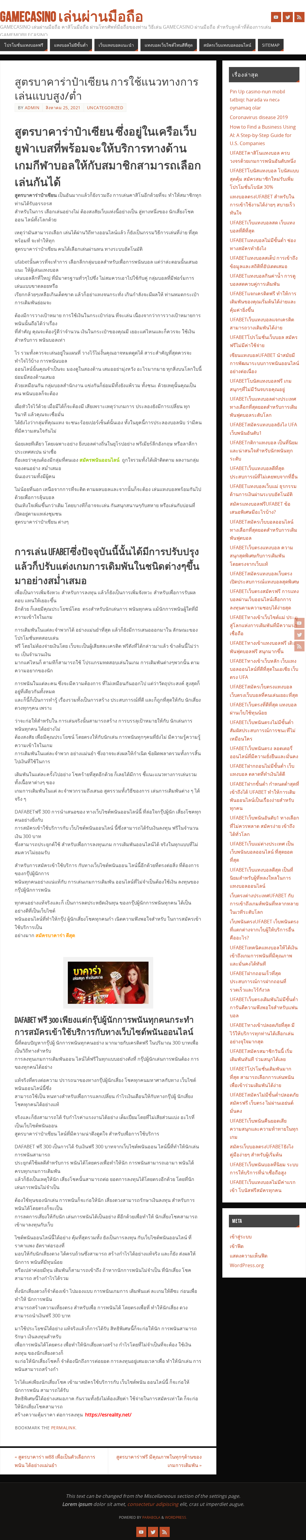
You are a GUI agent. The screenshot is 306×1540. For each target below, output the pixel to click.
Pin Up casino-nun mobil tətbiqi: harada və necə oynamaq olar (257, 99)
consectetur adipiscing (152, 1504)
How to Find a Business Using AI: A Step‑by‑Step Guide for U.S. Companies (263, 135)
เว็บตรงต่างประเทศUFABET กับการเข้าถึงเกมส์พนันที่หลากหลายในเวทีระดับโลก (264, 903)
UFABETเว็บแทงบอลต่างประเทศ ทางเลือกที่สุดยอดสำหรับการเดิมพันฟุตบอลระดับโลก (263, 407)
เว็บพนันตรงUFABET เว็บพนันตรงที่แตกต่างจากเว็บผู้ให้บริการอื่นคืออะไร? (264, 929)
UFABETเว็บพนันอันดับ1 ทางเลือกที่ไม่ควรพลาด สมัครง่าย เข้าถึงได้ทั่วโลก (264, 825)
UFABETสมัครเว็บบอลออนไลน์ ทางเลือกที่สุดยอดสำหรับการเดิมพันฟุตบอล (263, 530)
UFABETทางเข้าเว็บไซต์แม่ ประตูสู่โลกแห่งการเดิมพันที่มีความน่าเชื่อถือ (264, 625)
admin (32, 107)
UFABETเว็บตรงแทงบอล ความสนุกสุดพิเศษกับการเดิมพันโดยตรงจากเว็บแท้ (261, 555)
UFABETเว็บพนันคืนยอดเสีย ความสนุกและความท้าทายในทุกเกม (264, 1129)
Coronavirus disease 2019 (259, 117)
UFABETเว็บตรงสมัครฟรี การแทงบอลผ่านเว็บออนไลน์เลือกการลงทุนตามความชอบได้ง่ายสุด (264, 599)
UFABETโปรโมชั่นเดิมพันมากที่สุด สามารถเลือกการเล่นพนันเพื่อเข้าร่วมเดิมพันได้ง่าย (262, 1076)
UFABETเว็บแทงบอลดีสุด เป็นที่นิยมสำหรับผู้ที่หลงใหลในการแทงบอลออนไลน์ (261, 877)
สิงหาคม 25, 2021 (63, 107)
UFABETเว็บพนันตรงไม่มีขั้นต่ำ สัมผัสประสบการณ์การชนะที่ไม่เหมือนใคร (263, 730)
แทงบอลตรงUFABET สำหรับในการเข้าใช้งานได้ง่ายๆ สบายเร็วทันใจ (262, 204)
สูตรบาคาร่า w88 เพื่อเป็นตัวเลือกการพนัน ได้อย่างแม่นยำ (55, 1461)
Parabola (151, 1517)
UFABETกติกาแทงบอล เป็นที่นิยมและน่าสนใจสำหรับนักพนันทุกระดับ (264, 450)
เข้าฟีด (237, 1246)
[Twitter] (299, 635)
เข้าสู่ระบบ (241, 1236)
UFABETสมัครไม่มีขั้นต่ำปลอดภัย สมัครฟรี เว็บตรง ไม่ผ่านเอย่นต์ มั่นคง (264, 1102)
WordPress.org (247, 1265)
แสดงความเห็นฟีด (248, 1255)
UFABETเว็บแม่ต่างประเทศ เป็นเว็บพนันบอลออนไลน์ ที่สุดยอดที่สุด (262, 851)
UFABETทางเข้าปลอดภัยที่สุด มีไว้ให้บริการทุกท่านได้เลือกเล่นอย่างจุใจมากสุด (262, 1033)
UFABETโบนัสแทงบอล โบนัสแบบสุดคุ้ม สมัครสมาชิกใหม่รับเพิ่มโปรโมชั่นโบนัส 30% (264, 178)
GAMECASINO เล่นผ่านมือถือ (71, 17)
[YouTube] (299, 623)
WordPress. (176, 1517)
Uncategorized (105, 107)
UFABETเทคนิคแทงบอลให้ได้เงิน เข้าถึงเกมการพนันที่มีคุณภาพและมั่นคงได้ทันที (264, 955)
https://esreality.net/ (108, 1414)
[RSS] (299, 646)
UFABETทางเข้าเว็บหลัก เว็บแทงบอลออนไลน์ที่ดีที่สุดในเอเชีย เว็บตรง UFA (264, 669)
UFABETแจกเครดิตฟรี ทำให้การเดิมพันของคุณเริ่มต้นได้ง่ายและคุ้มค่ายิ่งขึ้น (263, 301)
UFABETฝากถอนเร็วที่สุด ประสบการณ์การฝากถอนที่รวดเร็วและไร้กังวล (258, 981)
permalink (63, 1427)
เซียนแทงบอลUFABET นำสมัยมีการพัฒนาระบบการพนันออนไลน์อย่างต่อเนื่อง (264, 363)
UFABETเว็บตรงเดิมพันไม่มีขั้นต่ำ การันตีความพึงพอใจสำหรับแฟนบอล (264, 1007)
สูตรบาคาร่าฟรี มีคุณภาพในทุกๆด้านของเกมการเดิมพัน (159, 1461)
